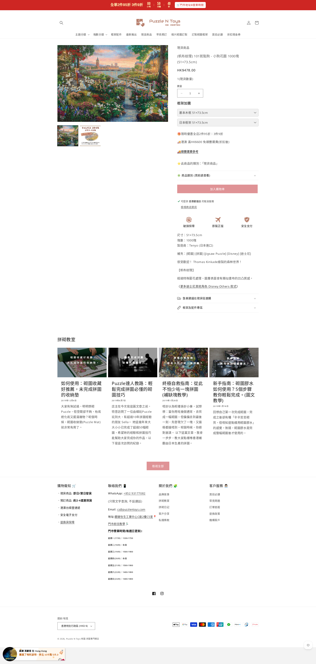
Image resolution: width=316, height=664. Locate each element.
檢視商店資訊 (189, 207)
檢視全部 (158, 466)
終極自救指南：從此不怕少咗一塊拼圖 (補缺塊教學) (182, 389)
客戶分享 (164, 513)
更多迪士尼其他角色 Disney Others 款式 (208, 286)
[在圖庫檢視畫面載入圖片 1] (67, 135)
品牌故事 (164, 494)
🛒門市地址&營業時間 (190, 5)
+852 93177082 (135, 493)
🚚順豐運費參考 (187, 152)
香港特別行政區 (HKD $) (74, 625)
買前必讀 (214, 494)
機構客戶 (214, 520)
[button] (61, 23)
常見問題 (214, 500)
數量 (179, 86)
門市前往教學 (116, 524)
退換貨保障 (67, 522)
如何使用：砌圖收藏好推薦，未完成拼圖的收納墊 (81, 389)
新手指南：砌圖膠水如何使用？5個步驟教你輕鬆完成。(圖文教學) (234, 391)
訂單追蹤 (214, 507)
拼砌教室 (164, 500)
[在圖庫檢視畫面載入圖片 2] (90, 135)
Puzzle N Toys (73, 638)
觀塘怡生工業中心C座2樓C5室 (134, 516)
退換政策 (214, 513)
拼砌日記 (164, 507)
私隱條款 (164, 520)
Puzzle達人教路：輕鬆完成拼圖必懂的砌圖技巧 (132, 389)
